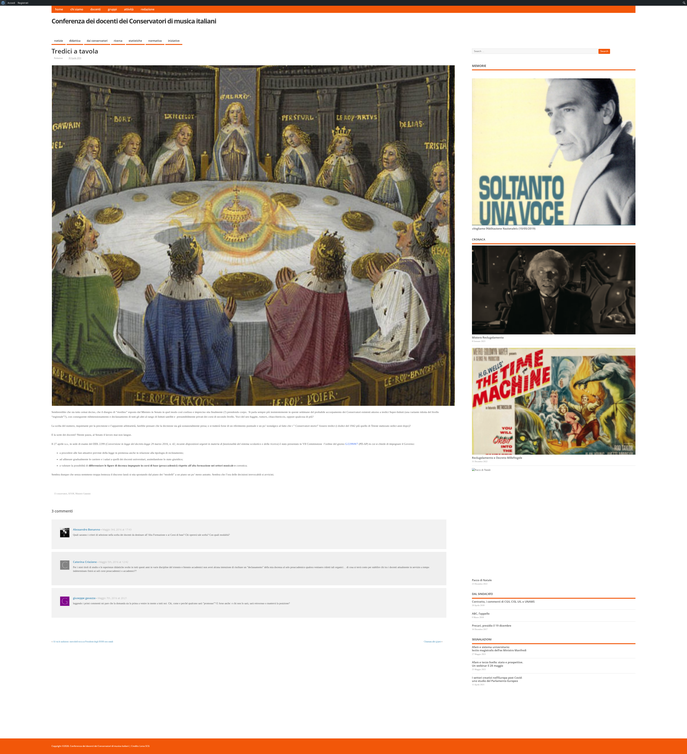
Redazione (58, 58)
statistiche (135, 40)
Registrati (23, 2)
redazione (147, 9)
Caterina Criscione (85, 562)
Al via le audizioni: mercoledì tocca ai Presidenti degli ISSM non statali (83, 641)
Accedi (11, 2)
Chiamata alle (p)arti (432, 641)
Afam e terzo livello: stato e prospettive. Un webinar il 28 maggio (497, 663)
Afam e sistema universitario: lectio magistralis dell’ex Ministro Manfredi (499, 648)
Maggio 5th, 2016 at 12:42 (113, 562)
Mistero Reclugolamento (488, 337)
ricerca (118, 40)
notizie (58, 40)
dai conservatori (97, 40)
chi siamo (76, 9)
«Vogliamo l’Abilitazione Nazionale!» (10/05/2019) (503, 228)
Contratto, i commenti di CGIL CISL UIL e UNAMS (503, 601)
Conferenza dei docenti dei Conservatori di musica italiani (134, 21)
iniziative (174, 40)
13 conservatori (60, 493)
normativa (155, 40)
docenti (95, 9)
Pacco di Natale (482, 580)
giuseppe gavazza (84, 598)
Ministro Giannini (83, 493)
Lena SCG (145, 746)
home (59, 9)
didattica (75, 40)
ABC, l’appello (480, 613)
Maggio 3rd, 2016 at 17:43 (116, 529)
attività (128, 9)
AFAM (71, 493)
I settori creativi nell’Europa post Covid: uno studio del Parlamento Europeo (497, 679)
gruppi (112, 9)
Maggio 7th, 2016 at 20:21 (112, 598)
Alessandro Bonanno (86, 529)
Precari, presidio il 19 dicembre (491, 625)
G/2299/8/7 (351, 443)
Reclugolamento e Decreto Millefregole (497, 457)
